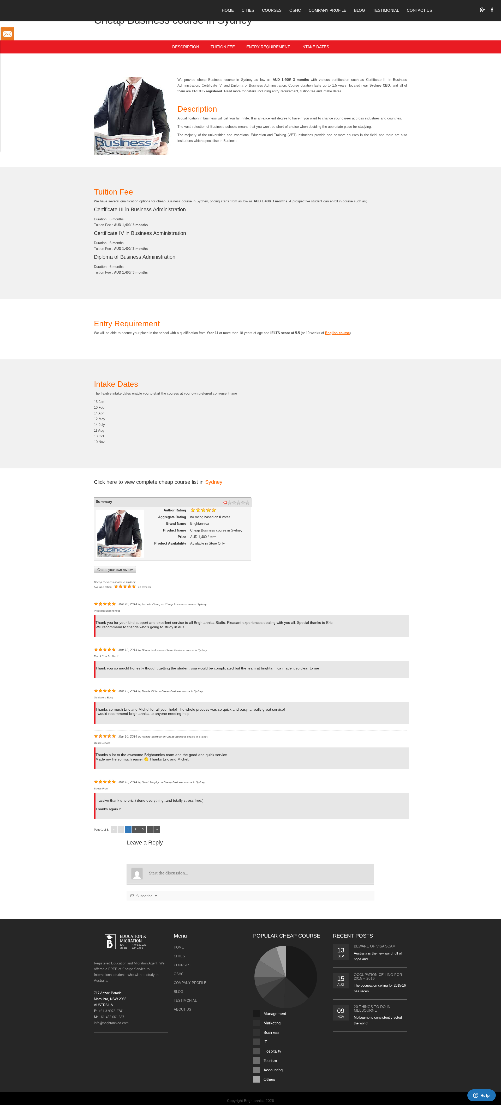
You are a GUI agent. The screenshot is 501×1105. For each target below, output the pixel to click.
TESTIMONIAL (386, 10)
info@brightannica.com (111, 1023)
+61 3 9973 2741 (111, 1011)
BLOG (359, 10)
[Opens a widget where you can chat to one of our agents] (481, 1095)
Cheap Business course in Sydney (114, 582)
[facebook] (492, 10)
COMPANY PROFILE (327, 10)
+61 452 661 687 (111, 1017)
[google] (482, 10)
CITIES (248, 10)
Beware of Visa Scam (375, 946)
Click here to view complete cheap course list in (158, 482)
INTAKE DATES (315, 47)
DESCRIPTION (185, 47)
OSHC (295, 10)
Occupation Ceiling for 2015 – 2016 (378, 976)
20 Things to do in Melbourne (372, 1008)
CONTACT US (419, 10)
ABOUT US (182, 1009)
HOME (228, 10)
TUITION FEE (223, 47)
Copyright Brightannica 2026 (250, 1100)
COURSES (272, 10)
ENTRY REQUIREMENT (268, 47)
